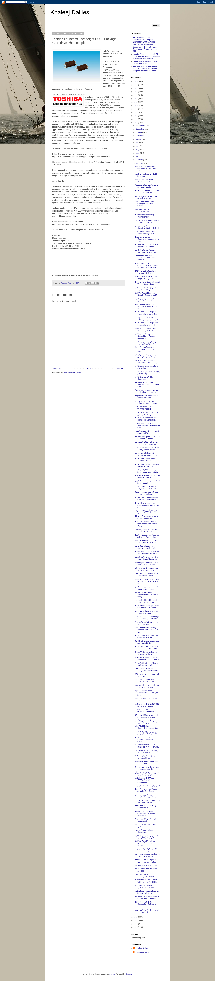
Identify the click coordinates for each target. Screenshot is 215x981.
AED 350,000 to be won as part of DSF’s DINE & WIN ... (147, 681)
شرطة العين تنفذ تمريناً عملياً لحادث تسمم (145, 820)
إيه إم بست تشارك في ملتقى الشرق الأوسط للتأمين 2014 (146, 471)
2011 (136, 924)
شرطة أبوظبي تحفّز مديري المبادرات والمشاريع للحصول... (147, 227)
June (138, 146)
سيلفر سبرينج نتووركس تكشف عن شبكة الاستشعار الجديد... (146, 558)
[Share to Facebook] (95, 283)
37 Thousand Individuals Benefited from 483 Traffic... (147, 746)
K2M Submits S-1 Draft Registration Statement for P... (146, 904)
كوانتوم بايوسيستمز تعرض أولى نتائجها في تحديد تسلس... (146, 588)
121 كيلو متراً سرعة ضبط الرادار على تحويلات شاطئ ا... (147, 221)
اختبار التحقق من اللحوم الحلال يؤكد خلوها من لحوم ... (146, 413)
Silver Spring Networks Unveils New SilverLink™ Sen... (147, 564)
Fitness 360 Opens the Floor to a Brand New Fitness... (147, 438)
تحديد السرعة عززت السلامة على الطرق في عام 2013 (147, 686)
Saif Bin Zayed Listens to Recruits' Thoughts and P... (146, 294)
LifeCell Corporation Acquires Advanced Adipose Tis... (147, 536)
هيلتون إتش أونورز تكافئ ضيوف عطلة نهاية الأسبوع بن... (146, 512)
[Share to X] (92, 283)
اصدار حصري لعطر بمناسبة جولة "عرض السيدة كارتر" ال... (147, 569)
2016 (136, 116)
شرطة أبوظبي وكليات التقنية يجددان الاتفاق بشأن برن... (145, 329)
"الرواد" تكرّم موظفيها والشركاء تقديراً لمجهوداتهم (146, 757)
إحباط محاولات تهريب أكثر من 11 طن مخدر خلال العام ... (147, 801)
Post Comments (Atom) (72, 373)
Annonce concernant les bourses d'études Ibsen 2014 (145, 168)
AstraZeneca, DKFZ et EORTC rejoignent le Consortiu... (147, 705)
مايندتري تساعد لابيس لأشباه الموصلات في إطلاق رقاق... (146, 356)
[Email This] (86, 283)
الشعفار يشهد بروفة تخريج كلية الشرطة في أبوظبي (146, 197)
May (137, 150)
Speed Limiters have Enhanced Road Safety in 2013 (146, 693)
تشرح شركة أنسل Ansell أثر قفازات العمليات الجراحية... (146, 487)
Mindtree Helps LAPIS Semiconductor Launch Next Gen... (147, 385)
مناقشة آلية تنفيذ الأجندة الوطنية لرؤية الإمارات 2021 (147, 892)
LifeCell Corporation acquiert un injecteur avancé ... (146, 517)
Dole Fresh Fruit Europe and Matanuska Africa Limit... (146, 324)
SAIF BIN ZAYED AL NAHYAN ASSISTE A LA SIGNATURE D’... (147, 581)
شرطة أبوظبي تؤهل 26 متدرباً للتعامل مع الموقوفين (146, 653)
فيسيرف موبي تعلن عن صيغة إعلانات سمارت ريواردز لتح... (146, 361)
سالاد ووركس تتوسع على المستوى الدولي (144, 210)
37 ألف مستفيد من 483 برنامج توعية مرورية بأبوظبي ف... (146, 716)
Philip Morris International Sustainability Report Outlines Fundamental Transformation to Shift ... (145, 48)
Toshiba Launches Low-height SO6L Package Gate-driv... (147, 618)
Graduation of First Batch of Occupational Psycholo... (146, 881)
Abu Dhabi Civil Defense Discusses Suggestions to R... (146, 306)
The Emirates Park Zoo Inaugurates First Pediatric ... (147, 670)
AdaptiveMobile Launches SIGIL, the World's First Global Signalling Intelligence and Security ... (146, 56)
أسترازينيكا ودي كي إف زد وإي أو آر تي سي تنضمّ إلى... (147, 774)
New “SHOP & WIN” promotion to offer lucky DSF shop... (147, 607)
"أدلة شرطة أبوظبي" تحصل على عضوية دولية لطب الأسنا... (146, 232)
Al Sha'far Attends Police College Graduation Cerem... (145, 204)
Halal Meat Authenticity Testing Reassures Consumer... (147, 419)
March (138, 156)
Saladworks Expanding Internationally (144, 216)
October (139, 132)
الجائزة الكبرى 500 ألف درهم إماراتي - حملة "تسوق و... (146, 601)
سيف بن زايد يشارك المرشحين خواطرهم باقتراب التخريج (146, 289)
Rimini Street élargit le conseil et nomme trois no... (147, 636)
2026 (136, 81)
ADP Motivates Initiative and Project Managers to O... (146, 278)
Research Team (142, 952)
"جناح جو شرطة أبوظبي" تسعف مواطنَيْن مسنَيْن (146, 623)
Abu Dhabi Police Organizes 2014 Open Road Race (146, 542)
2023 (136, 92)
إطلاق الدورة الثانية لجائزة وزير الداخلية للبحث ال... (146, 751)
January (139, 163)
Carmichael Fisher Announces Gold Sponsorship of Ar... (147, 498)
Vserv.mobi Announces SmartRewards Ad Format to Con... (147, 425)
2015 (136, 119)
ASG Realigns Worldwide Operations (145, 378)
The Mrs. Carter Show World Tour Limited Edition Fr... (146, 575)
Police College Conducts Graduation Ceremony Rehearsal (145, 813)
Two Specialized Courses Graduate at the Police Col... (147, 711)
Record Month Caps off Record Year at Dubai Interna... (147, 283)
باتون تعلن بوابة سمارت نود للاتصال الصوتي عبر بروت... (146, 547)
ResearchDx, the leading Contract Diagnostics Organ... (145, 739)
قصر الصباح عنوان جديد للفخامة (146, 865)
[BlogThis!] (89, 283)
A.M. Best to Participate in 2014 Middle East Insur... (147, 476)
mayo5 (112, 974)
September (140, 136)
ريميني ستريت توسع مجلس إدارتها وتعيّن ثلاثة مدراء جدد (147, 642)
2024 (136, 88)
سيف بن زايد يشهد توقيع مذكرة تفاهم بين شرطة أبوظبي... (146, 837)
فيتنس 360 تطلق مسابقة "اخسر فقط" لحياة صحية (147, 432)
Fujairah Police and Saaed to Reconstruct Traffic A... (146, 397)
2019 (136, 106)
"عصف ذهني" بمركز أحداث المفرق (147, 786)
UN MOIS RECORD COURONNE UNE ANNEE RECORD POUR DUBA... (147, 265)
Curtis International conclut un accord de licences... (147, 460)
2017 (136, 112)
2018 (136, 109)
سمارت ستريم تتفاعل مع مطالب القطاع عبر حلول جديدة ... (147, 343)
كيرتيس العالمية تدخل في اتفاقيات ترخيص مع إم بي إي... (147, 454)
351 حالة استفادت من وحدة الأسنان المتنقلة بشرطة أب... (147, 402)
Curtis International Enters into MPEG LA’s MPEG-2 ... (147, 465)
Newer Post (57, 369)
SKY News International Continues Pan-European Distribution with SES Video (144, 40)
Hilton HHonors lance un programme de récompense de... (147, 505)
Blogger (129, 974)
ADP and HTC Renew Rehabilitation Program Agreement (145, 336)
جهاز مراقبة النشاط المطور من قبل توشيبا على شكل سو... (146, 443)
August (139, 139)
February (139, 160)
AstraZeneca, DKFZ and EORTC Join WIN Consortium (144, 780)
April (138, 153)
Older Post (120, 369)
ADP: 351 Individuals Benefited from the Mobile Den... (147, 408)
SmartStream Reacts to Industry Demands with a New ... (146, 349)
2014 (136, 123)
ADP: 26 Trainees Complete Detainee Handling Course (147, 658)
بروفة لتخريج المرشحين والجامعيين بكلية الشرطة (145, 796)
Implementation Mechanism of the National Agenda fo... (147, 897)
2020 (136, 102)
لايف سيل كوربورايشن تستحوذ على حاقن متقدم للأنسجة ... (146, 530)
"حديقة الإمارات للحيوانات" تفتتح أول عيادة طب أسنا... (146, 664)
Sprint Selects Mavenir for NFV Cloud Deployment (145, 62)
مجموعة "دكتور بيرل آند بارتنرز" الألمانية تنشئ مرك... (146, 186)
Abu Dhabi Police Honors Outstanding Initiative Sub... (147, 727)
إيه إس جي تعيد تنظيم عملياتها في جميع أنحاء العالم (147, 372)
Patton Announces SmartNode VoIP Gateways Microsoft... (147, 553)
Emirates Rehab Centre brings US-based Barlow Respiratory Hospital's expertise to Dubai (145, 69)
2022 (136, 95)
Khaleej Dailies (69, 12)
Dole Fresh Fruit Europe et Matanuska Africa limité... (146, 313)
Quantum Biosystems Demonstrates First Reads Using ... (146, 594)
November (140, 129)
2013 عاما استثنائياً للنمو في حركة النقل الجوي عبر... (145, 272)
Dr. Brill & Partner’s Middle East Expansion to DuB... (147, 192)
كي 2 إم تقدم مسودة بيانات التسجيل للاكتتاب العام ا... (145, 886)
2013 (136, 917)
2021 (136, 99)
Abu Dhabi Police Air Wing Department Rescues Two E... (146, 630)
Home (89, 369)
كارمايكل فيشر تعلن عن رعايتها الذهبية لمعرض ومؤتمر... (146, 493)
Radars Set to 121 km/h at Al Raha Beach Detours (146, 246)
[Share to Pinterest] (97, 283)
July (137, 143)
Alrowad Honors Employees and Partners (146, 762)
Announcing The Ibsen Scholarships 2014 (144, 181)
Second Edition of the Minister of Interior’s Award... (147, 768)
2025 (136, 85)
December (140, 126)
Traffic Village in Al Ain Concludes (144, 831)
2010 (136, 927)
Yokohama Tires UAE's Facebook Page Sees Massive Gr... (145, 258)
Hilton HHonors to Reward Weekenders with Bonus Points (146, 524)
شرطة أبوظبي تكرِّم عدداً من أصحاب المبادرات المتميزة (146, 722)
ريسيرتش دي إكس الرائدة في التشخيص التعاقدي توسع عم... (147, 733)
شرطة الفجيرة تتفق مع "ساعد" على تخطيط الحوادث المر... (146, 391)
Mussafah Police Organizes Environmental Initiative (146, 861)
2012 (136, 920)
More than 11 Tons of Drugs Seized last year (146, 807)
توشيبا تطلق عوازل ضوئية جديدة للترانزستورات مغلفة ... (146, 612)
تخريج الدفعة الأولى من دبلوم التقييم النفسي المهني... (145, 875)
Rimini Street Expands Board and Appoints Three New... (146, 647)
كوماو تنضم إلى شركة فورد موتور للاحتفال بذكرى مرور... (147, 911)
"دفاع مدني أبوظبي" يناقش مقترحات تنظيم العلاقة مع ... (146, 300)
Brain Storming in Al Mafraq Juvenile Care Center (146, 790)
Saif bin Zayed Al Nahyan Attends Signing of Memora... (145, 843)
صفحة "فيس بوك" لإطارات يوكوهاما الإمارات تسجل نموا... (147, 251)
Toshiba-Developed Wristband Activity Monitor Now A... (147, 449)
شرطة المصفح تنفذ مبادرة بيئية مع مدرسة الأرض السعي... (147, 855)
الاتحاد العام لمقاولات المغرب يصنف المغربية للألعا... (146, 850)
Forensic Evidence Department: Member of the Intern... (147, 239)
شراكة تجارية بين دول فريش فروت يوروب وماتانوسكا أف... (147, 318)
